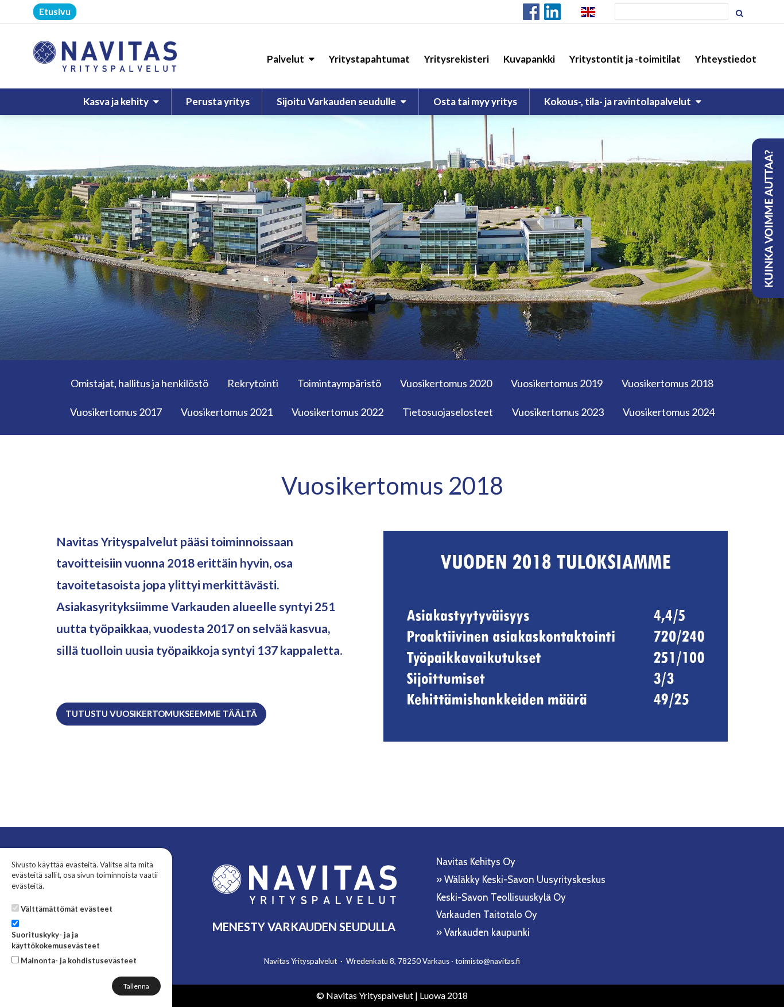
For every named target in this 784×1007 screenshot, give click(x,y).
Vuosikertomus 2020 (446, 383)
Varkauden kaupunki (487, 932)
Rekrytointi (252, 383)
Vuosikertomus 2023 (558, 412)
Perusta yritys (218, 101)
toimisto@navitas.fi (487, 961)
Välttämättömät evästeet (66, 908)
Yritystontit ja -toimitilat (625, 59)
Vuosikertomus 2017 (116, 412)
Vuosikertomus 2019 (557, 383)
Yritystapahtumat (369, 59)
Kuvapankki (529, 59)
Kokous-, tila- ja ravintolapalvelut (618, 101)
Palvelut (286, 59)
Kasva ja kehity (116, 101)
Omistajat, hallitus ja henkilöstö (139, 383)
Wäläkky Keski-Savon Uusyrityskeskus (525, 879)
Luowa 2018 (444, 995)
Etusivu (55, 11)
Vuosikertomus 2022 (337, 412)
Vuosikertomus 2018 (667, 383)
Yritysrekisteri (456, 59)
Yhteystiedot (725, 59)
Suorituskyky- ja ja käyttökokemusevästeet (55, 940)
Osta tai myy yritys (475, 101)
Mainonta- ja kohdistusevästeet (79, 960)
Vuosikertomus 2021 (227, 412)
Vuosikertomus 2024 (669, 412)
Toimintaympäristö (339, 383)
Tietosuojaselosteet (447, 412)
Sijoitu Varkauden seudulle (337, 101)
